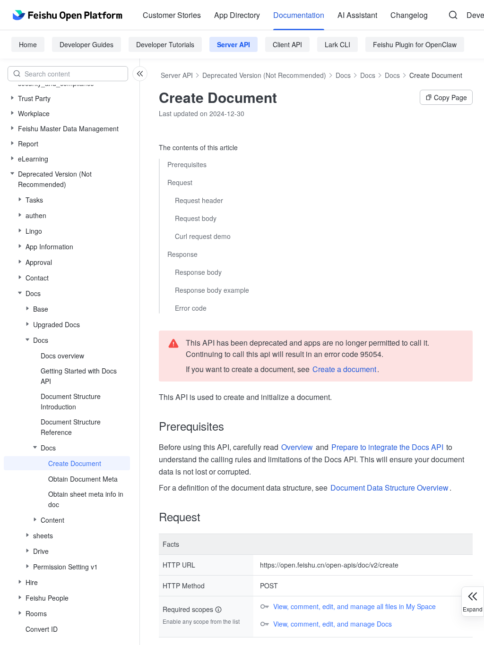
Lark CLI (337, 44)
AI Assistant (357, 14)
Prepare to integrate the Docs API (387, 446)
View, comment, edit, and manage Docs (332, 623)
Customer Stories (172, 14)
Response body (198, 272)
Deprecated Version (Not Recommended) (264, 75)
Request (179, 182)
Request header (199, 200)
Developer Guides (86, 44)
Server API (233, 44)
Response (182, 254)
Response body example (212, 290)
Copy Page (450, 97)
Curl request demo (203, 236)
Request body (195, 218)
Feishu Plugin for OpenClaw (415, 44)
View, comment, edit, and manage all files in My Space (354, 606)
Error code (191, 308)
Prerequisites (187, 164)
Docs (343, 75)
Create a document (344, 369)
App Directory (237, 14)
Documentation (298, 14)
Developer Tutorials (165, 44)
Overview (297, 446)
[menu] (285, 15)
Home (28, 44)
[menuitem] (171, 15)
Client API (287, 44)
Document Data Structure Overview (389, 487)
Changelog (409, 14)
